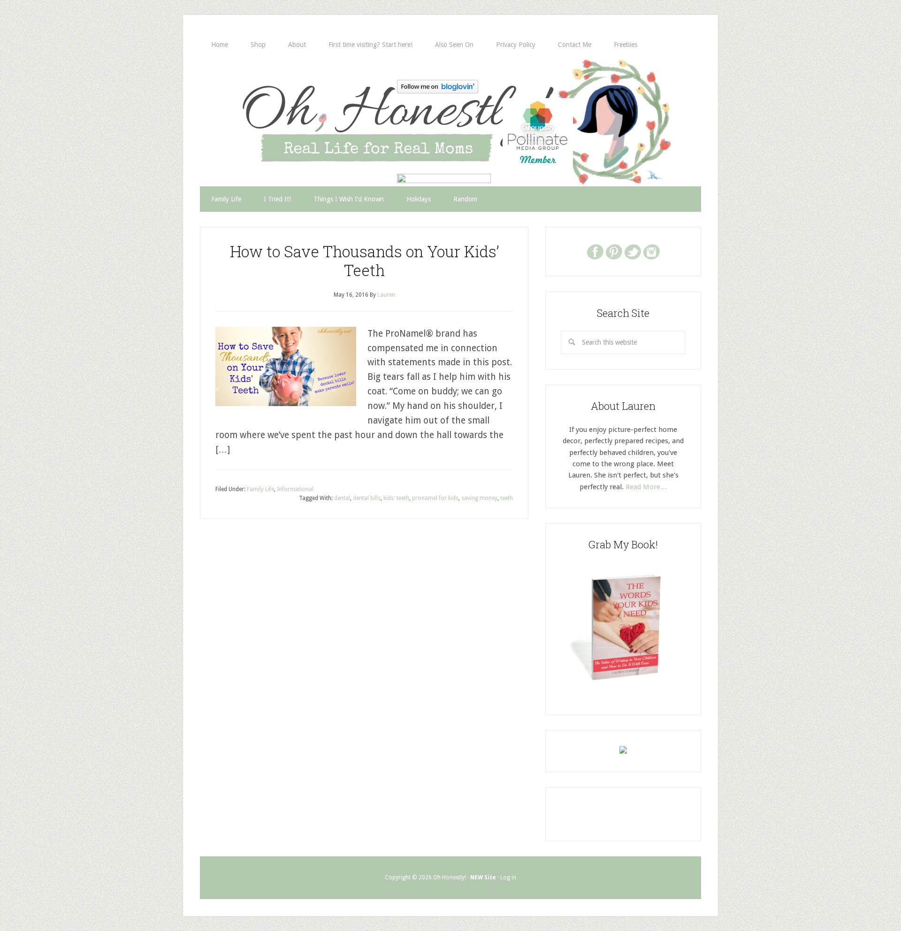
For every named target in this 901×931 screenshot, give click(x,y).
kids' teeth (396, 498)
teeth (506, 498)
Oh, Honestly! (297, 105)
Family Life (260, 489)
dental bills (367, 498)
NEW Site (483, 877)
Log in (508, 877)
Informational (295, 489)
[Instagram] (651, 251)
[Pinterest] (613, 251)
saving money (479, 498)
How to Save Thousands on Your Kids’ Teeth (364, 260)
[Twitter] (632, 251)
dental (342, 498)
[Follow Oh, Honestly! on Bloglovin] (437, 90)
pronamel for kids (435, 498)
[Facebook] (595, 251)
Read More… (646, 487)
